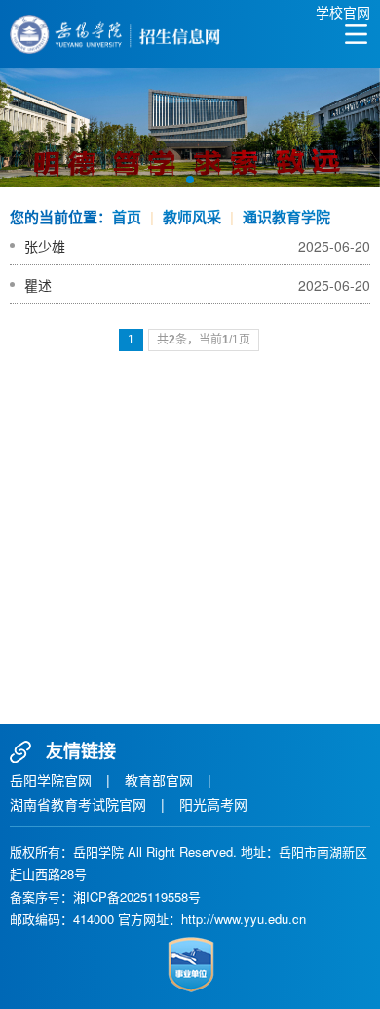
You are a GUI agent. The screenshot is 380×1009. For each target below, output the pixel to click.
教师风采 (192, 216)
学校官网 (343, 11)
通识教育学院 (286, 216)
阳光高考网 (213, 804)
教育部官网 (159, 779)
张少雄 (44, 246)
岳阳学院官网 (51, 779)
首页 (126, 216)
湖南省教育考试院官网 (78, 804)
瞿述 (38, 285)
